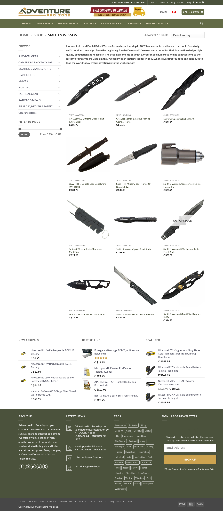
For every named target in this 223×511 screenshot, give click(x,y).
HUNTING (24, 87)
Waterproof (148, 483)
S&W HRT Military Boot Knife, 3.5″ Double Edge (133, 185)
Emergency (127, 436)
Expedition (141, 436)
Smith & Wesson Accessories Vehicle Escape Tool (181, 185)
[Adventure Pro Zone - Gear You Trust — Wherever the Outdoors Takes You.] (44, 12)
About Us (164, 2)
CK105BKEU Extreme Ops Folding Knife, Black (86, 120)
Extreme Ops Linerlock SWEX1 (178, 118)
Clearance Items (27, 112)
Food (129, 446)
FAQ (173, 2)
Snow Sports (143, 473)
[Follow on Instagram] (27, 466)
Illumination (143, 452)
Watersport (120, 489)
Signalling (130, 473)
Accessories (120, 425)
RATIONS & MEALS (29, 100)
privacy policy (194, 469)
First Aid (132, 441)
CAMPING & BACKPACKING (35, 62)
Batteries (133, 425)
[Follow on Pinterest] (203, 2)
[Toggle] (59, 56)
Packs (150, 457)
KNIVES (23, 81)
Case (128, 430)
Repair (125, 467)
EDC (117, 436)
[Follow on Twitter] (197, 2)
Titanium (139, 478)
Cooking (138, 430)
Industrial (119, 457)
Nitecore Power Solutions (89, 457)
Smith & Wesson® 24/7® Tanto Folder (135, 314)
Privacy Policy (48, 501)
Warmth (127, 483)
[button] (193, 12)
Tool (149, 478)
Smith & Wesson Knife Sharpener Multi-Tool (86, 250)
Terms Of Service (28, 501)
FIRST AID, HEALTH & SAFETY (35, 106)
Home (23, 35)
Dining (147, 430)
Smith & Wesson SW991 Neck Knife (87, 314)
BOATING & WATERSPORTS (34, 68)
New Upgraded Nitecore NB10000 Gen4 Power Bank (90, 448)
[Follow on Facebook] (194, 2)
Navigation (140, 457)
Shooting (119, 473)
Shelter (143, 467)
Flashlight (119, 446)
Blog (189, 2)
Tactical (128, 478)
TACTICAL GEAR (28, 93)
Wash (137, 483)
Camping (119, 430)
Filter (24, 134)
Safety (134, 467)
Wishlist (180, 2)
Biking (143, 425)
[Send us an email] (200, 2)
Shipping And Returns (71, 501)
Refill (117, 467)
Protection (146, 462)
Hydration (130, 452)
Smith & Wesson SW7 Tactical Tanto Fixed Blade (181, 250)
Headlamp (139, 446)
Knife (129, 457)
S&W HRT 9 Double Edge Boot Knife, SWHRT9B (87, 185)
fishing (142, 441)
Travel (118, 483)
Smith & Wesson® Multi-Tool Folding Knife (182, 316)
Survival (118, 478)
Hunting (118, 452)
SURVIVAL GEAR (28, 56)
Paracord (119, 462)
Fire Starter (120, 441)
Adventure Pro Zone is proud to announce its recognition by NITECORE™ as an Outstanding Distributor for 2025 (92, 432)
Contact (153, 2)
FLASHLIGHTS (26, 74)
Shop (38, 35)
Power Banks (132, 462)
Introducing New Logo (87, 466)
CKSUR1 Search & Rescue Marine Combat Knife (133, 120)
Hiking (150, 446)
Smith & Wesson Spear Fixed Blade (133, 249)
